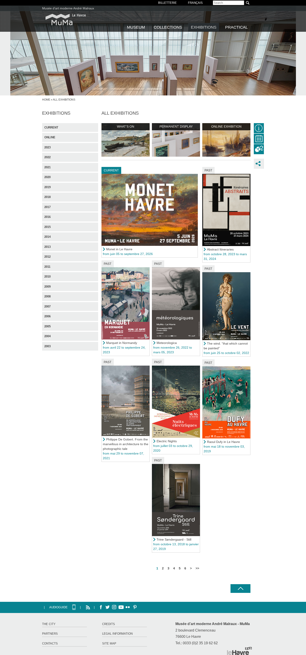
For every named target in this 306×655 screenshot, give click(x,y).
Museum (136, 27)
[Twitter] (107, 607)
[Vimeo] (121, 607)
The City (49, 624)
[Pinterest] (134, 607)
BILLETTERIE (167, 2)
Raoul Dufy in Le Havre (223, 442)
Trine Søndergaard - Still (174, 539)
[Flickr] (127, 607)
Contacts (50, 643)
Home (46, 99)
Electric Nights (167, 441)
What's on (125, 126)
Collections (168, 27)
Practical (236, 27)
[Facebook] (100, 607)
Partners (50, 633)
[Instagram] (114, 607)
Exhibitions (203, 27)
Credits (108, 624)
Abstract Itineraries (220, 249)
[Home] (65, 19)
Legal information (117, 633)
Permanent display (176, 126)
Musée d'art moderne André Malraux (68, 8)
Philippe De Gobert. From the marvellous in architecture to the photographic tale (125, 444)
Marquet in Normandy (121, 343)
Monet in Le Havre (119, 249)
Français (195, 2)
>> (197, 568)
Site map (109, 643)
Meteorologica (167, 343)
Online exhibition (226, 126)
